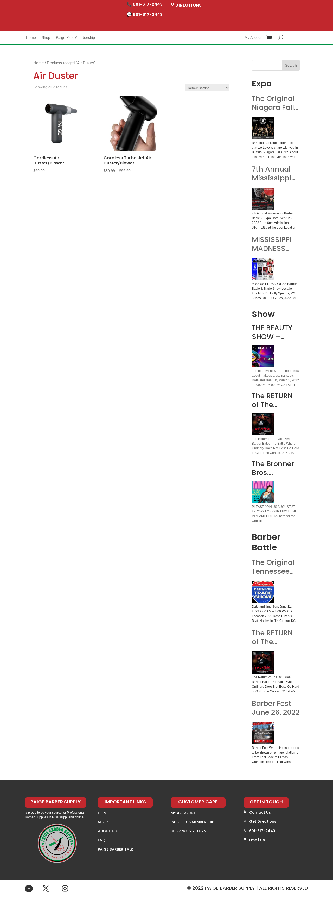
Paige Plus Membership (75, 38)
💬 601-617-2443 (145, 14)
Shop (46, 38)
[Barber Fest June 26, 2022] (263, 733)
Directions (188, 5)
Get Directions (262, 821)
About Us (107, 831)
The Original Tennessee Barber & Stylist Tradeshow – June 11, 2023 (274, 567)
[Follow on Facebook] (29, 888)
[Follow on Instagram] (65, 888)
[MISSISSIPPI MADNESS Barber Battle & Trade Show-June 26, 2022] (263, 269)
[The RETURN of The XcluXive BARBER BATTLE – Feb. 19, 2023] (263, 662)
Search (291, 65)
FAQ (101, 840)
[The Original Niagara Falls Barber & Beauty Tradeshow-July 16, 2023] (263, 128)
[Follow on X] (46, 888)
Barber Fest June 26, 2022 (275, 708)
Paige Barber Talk (115, 849)
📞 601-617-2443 (145, 4)
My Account (254, 38)
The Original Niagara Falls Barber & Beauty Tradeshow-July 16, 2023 (275, 103)
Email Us (257, 840)
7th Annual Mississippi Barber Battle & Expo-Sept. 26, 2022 (275, 173)
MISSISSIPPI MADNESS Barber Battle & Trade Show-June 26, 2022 (275, 244)
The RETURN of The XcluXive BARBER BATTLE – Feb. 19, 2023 (275, 637)
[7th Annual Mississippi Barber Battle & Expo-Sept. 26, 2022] (263, 199)
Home (31, 38)
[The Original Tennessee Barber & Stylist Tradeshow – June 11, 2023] (263, 592)
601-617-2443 (262, 830)
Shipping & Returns (189, 831)
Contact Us (260, 812)
